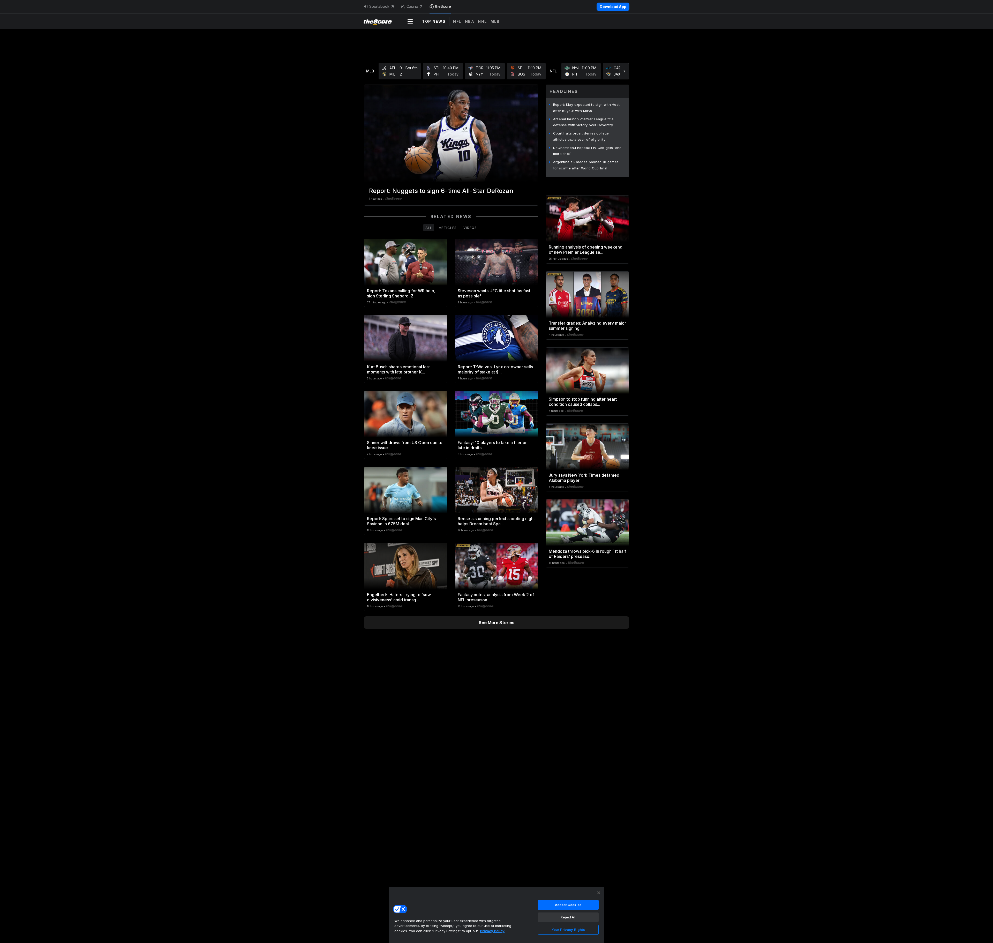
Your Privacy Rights (568, 929)
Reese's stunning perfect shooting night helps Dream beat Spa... (496, 521)
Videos (470, 228)
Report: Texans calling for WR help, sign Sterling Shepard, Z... (401, 293)
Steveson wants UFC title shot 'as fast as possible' (494, 293)
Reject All (568, 917)
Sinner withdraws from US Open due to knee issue (404, 445)
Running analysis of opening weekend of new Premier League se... (585, 249)
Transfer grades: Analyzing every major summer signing (587, 325)
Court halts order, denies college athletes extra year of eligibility (581, 136)
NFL (457, 21)
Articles (448, 228)
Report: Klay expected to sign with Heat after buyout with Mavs (586, 107)
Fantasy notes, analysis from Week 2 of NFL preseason (496, 597)
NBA (470, 21)
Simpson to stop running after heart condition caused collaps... (583, 401)
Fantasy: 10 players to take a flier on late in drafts (493, 445)
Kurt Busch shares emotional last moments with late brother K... (398, 369)
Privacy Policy (492, 931)
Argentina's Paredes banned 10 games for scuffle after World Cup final (586, 165)
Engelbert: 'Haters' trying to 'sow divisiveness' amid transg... (399, 597)
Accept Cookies (568, 905)
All (428, 228)
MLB (495, 21)
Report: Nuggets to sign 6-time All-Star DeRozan (441, 190)
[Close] (598, 892)
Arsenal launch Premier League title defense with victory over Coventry (583, 122)
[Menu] (410, 21)
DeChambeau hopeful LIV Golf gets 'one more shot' (587, 151)
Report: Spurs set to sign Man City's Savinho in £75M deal (401, 521)
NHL (482, 21)
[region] (496, 915)
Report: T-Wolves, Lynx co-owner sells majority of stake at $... (495, 369)
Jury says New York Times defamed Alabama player (584, 478)
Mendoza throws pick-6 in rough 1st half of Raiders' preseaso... (587, 554)
